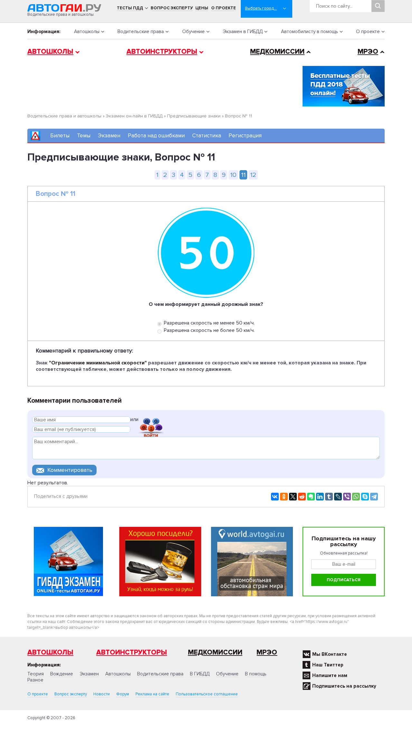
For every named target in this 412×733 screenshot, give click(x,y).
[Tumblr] (329, 496)
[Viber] (347, 496)
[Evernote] (311, 496)
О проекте (223, 8)
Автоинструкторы (161, 52)
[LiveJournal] (338, 496)
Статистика (206, 136)
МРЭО (368, 52)
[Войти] (151, 421)
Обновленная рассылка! (344, 553)
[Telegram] (374, 496)
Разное (35, 680)
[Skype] (365, 496)
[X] (293, 496)
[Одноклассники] (284, 496)
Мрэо (267, 652)
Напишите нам (329, 675)
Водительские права (140, 31)
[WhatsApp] (356, 496)
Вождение (61, 674)
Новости (101, 694)
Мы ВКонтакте (329, 654)
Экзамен (109, 136)
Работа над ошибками (156, 136)
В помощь (256, 674)
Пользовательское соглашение (207, 694)
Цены (201, 8)
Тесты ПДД (130, 8)
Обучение (193, 31)
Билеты (60, 136)
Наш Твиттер (327, 665)
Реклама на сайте (152, 694)
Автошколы (86, 31)
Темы (83, 136)
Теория (35, 674)
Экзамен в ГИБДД (243, 31)
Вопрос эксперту (172, 8)
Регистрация (245, 136)
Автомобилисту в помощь (309, 31)
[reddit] (302, 496)
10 (233, 175)
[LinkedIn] (320, 496)
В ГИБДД (200, 674)
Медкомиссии (277, 52)
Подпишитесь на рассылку (344, 686)
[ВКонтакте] (275, 496)
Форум (122, 694)
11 (243, 175)
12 (253, 175)
